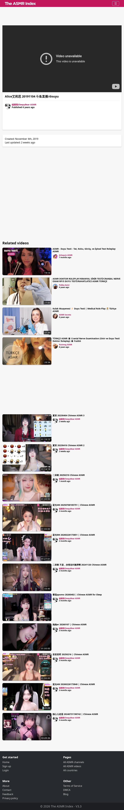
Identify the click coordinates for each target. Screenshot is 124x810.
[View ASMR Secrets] (55, 316)
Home (5, 762)
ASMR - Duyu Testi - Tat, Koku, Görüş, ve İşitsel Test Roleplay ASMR (84, 250)
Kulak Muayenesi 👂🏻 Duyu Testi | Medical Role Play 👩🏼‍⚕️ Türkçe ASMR (84, 310)
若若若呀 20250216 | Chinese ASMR (71, 654)
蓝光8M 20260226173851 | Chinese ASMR (74, 534)
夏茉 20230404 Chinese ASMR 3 (68, 415)
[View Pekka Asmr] (55, 286)
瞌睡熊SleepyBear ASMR (24, 104)
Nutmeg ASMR (65, 344)
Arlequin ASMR (65, 255)
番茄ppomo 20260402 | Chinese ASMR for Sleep (77, 594)
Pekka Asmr (64, 285)
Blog (65, 794)
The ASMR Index (62, 806)
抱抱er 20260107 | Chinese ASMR (69, 624)
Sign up (6, 766)
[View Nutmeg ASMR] (55, 346)
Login (5, 770)
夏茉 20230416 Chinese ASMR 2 (68, 445)
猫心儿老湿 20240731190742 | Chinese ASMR (75, 714)
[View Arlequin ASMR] (55, 256)
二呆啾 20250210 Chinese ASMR (69, 475)
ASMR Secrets (65, 314)
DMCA (66, 790)
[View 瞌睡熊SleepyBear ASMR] (55, 420)
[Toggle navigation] (115, 3)
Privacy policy (10, 798)
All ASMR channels (73, 762)
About (5, 786)
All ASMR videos (72, 766)
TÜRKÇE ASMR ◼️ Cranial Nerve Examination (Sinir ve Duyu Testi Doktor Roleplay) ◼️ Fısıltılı (86, 339)
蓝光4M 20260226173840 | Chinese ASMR (74, 684)
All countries (70, 770)
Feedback (7, 794)
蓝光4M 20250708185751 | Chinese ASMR (74, 504)
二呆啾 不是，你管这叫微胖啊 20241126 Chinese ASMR (79, 564)
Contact (6, 790)
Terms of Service (72, 786)
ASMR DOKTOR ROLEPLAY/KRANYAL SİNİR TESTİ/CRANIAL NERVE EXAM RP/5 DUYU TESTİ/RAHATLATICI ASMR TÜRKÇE (86, 280)
